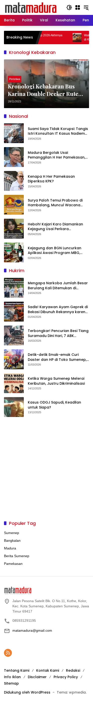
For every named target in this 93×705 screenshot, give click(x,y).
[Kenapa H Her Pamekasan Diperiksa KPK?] (14, 181)
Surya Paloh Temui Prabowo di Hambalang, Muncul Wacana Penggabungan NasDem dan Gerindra (55, 203)
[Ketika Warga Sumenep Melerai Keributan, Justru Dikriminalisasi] (14, 383)
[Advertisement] (46, 468)
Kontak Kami (47, 670)
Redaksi (73, 670)
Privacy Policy (66, 676)
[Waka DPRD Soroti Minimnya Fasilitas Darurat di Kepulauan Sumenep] (68, 37)
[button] (69, 7)
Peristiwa (14, 79)
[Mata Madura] (31, 7)
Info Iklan (12, 676)
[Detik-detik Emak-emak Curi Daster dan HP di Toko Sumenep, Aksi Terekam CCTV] (14, 359)
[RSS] (8, 653)
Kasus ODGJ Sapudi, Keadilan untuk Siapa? (54, 405)
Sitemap (11, 683)
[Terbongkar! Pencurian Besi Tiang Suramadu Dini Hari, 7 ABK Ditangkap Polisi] (14, 335)
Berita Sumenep (16, 556)
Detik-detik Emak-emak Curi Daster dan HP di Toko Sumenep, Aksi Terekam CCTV (57, 357)
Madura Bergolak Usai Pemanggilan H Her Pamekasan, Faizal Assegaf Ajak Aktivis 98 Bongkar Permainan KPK (56, 155)
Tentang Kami (16, 670)
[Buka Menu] (78, 7)
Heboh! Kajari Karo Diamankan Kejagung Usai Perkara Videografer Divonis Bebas (55, 227)
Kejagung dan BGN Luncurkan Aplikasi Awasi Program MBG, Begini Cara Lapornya (54, 250)
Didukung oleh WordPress (27, 692)
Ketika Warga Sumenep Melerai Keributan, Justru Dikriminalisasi (56, 381)
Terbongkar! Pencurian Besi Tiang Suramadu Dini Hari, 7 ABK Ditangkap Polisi (58, 333)
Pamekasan (13, 564)
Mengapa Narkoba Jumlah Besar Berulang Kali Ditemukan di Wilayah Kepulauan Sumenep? (58, 285)
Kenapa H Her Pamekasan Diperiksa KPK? (51, 179)
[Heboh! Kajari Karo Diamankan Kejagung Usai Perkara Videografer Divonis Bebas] (14, 229)
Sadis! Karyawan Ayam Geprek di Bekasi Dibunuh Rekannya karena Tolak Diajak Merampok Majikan (58, 309)
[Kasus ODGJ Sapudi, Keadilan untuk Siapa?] (14, 407)
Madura (10, 548)
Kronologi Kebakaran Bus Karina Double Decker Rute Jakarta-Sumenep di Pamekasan (43, 90)
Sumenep (11, 533)
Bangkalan (12, 540)
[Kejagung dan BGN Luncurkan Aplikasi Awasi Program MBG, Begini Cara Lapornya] (14, 252)
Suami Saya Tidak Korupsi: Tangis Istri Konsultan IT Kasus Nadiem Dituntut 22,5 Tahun (58, 131)
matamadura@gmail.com (32, 630)
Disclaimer (37, 676)
